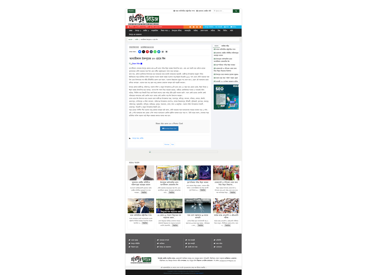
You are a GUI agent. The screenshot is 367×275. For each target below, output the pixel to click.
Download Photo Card (170, 128)
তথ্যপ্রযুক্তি (188, 30)
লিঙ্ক (219, 30)
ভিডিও (234, 27)
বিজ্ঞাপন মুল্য (134, 247)
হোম (131, 40)
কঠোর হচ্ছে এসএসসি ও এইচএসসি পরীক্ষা (226, 216)
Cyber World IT (199, 273)
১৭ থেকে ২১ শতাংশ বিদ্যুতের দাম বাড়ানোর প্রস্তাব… (169, 216)
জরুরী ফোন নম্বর (192, 247)
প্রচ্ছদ (130, 30)
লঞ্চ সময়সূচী (218, 27)
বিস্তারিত (144, 193)
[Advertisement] (35, 4)
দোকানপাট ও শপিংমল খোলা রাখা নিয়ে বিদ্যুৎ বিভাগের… (226, 183)
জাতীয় (145, 30)
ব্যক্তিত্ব (196, 30)
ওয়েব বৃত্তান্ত (134, 240)
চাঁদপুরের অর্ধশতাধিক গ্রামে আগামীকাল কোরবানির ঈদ (223, 60)
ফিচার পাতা (164, 30)
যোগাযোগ (219, 247)
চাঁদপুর (137, 30)
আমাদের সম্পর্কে (164, 240)
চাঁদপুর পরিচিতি (209, 27)
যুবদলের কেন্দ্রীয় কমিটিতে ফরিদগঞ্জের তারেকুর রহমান (208, 11)
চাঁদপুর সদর (135, 138)
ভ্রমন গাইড (219, 243)
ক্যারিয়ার (162, 243)
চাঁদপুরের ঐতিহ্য (177, 30)
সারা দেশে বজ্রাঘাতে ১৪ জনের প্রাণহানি (197, 216)
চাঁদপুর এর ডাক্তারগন (135, 34)
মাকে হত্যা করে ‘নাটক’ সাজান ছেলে (227, 78)
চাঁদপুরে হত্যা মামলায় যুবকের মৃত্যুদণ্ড (227, 74)
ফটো (227, 27)
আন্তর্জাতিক (154, 30)
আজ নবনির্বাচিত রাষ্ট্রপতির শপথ (179, 11)
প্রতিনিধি (218, 240)
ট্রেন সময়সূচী (191, 243)
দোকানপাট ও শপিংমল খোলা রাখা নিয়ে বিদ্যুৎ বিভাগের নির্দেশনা (225, 69)
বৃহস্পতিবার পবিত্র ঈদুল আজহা (225, 65)
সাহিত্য (213, 30)
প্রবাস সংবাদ (204, 30)
